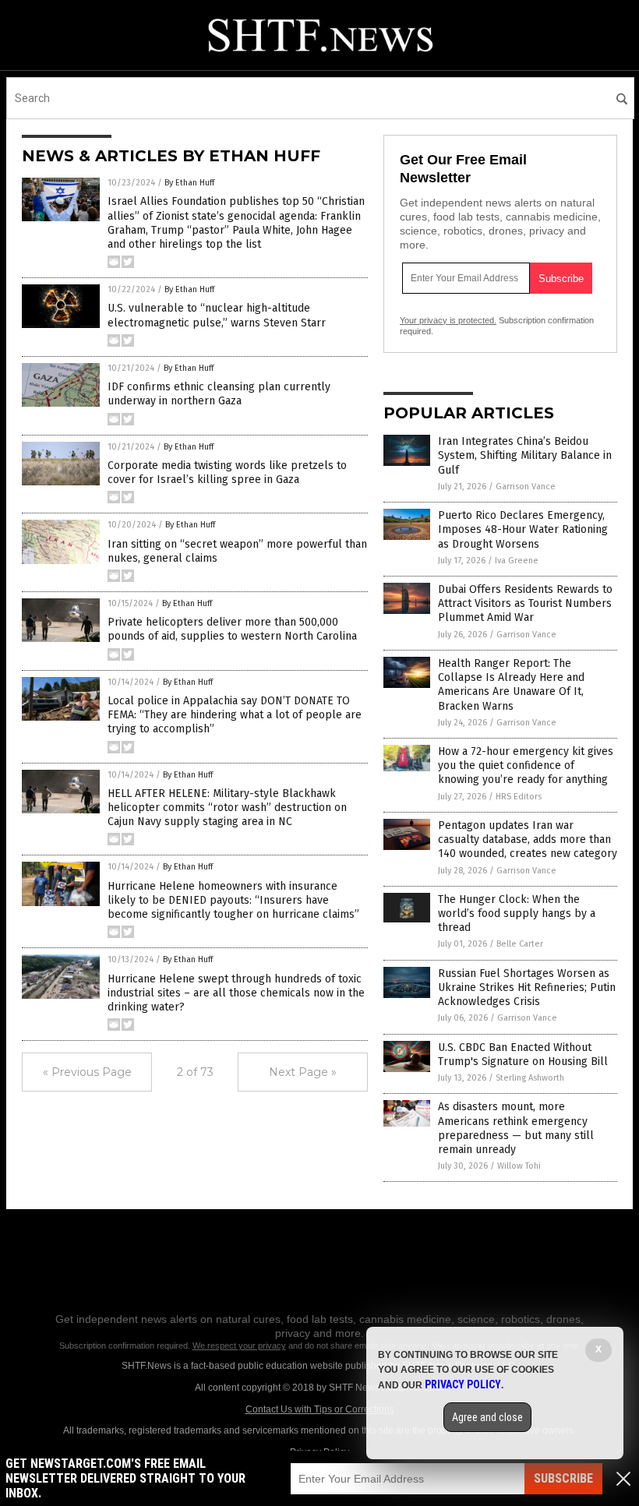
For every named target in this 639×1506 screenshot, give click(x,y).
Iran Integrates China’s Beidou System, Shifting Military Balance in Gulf (525, 455)
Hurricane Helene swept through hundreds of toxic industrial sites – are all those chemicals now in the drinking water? (236, 993)
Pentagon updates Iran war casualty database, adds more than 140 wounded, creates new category (527, 839)
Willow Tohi (519, 1166)
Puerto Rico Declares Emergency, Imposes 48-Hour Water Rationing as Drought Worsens (523, 529)
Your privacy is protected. (448, 320)
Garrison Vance (526, 486)
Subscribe (563, 1478)
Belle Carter (519, 944)
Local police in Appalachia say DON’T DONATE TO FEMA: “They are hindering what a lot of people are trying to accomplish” (235, 714)
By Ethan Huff (189, 183)
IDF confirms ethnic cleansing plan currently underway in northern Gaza (219, 393)
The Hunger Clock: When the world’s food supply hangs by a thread (516, 913)
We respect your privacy (239, 1345)
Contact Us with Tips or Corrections (319, 1409)
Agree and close (487, 1417)
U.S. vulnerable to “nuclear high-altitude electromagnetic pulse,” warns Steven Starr (217, 315)
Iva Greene (516, 560)
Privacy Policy (463, 1384)
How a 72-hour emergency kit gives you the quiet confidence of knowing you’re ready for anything (525, 765)
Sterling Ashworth (530, 1078)
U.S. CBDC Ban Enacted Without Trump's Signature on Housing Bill (523, 1054)
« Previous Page (87, 1072)
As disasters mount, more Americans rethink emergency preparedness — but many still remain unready (516, 1128)
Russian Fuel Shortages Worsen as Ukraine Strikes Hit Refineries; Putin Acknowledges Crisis (527, 987)
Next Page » (303, 1072)
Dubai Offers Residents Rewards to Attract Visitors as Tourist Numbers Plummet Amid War (525, 603)
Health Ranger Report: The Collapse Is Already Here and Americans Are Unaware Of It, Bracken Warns (511, 685)
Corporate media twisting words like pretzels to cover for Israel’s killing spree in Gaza (227, 472)
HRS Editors (519, 797)
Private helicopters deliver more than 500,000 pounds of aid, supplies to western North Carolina (232, 629)
